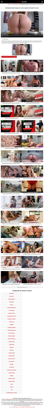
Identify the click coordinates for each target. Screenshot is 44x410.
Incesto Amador (13, 56)
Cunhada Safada (15, 4)
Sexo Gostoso (11, 358)
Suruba (11, 364)
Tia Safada (11, 367)
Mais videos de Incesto (22, 287)
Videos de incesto (10, 399)
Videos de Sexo (11, 378)
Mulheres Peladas (11, 316)
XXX (11, 389)
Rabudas (12, 347)
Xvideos (36, 402)
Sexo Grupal (11, 361)
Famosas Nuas (11, 313)
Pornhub (12, 324)
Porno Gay (11, 321)
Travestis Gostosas (11, 370)
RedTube (12, 350)
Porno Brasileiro (12, 330)
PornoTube (11, 344)
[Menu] (2, 2)
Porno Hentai (12, 355)
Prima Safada (12, 341)
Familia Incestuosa (11, 307)
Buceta (11, 304)
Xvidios (11, 387)
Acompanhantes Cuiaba (11, 392)
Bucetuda (11, 296)
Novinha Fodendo (12, 327)
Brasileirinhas (11, 299)
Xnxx (12, 384)
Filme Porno (11, 310)
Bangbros (11, 293)
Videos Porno (12, 372)
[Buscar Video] (42, 2)
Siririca (11, 375)
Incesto (9, 4)
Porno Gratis (12, 333)
